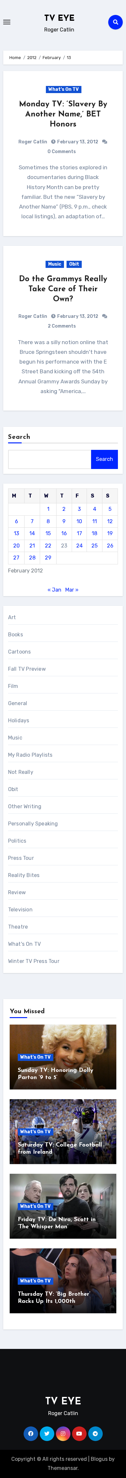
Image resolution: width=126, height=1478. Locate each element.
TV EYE (59, 18)
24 (79, 546)
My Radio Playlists (30, 755)
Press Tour (21, 858)
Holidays (18, 720)
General (17, 703)
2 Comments (62, 326)
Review (17, 892)
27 (16, 558)
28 (32, 558)
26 (110, 546)
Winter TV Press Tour (33, 961)
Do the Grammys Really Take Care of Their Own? (63, 289)
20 (16, 546)
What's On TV (63, 89)
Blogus (99, 1459)
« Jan (54, 590)
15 (48, 533)
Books (15, 634)
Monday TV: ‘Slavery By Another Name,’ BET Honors (63, 114)
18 (94, 533)
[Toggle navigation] (6, 22)
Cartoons (19, 652)
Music (54, 264)
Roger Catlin (32, 142)
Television (20, 910)
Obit (74, 264)
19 (110, 533)
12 (110, 521)
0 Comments (61, 151)
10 (79, 521)
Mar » (72, 590)
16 (64, 533)
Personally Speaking (33, 824)
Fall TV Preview (27, 669)
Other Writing (25, 806)
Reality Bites (24, 875)
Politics (17, 841)
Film (13, 686)
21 (32, 546)
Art (12, 617)
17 (79, 533)
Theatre (18, 927)
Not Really (20, 772)
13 (16, 533)
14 (32, 533)
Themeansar (62, 1468)
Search (19, 437)
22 (48, 546)
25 (94, 546)
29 (48, 558)
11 (94, 521)
